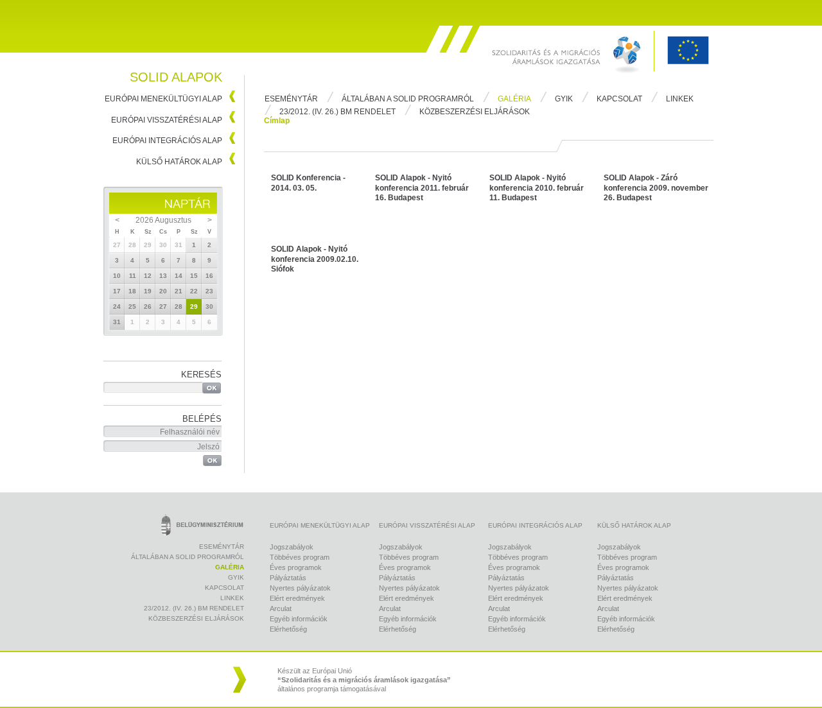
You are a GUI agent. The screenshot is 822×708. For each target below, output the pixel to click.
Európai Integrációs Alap (167, 140)
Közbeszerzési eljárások (474, 111)
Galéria (514, 98)
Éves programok (296, 567)
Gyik (564, 98)
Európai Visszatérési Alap (166, 120)
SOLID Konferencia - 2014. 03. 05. (308, 183)
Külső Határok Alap (179, 161)
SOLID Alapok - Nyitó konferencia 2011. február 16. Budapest (422, 187)
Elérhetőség (288, 629)
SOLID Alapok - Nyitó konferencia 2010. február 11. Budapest (536, 187)
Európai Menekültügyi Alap (163, 98)
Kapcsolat (619, 98)
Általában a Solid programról (408, 98)
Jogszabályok (291, 547)
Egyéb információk (299, 619)
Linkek (680, 98)
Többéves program (299, 557)
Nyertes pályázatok (300, 588)
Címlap (277, 120)
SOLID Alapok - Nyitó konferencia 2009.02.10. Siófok (314, 259)
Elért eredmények (297, 598)
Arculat (281, 608)
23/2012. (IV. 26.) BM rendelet (337, 111)
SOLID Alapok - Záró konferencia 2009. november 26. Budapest (656, 187)
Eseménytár (291, 98)
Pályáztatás (288, 578)
